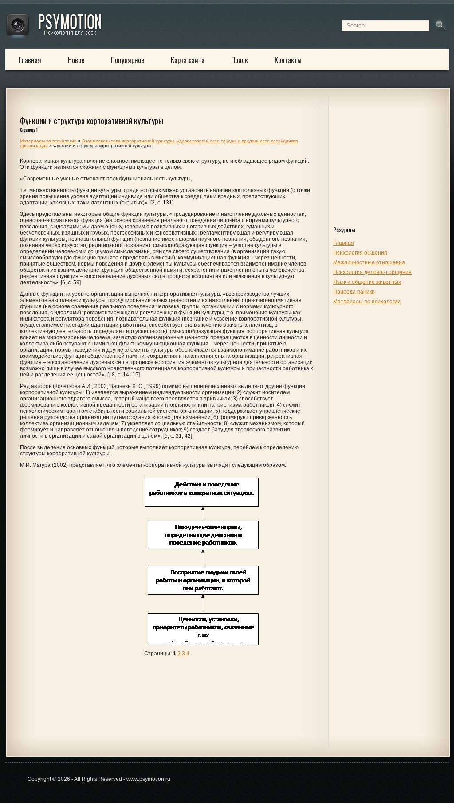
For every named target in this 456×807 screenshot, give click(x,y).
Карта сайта (187, 60)
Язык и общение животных (367, 282)
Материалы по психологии (367, 301)
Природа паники (354, 292)
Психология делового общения (372, 272)
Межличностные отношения (369, 262)
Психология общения (360, 253)
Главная (30, 60)
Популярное (127, 60)
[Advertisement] (389, 165)
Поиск (239, 60)
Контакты (288, 60)
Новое (76, 60)
